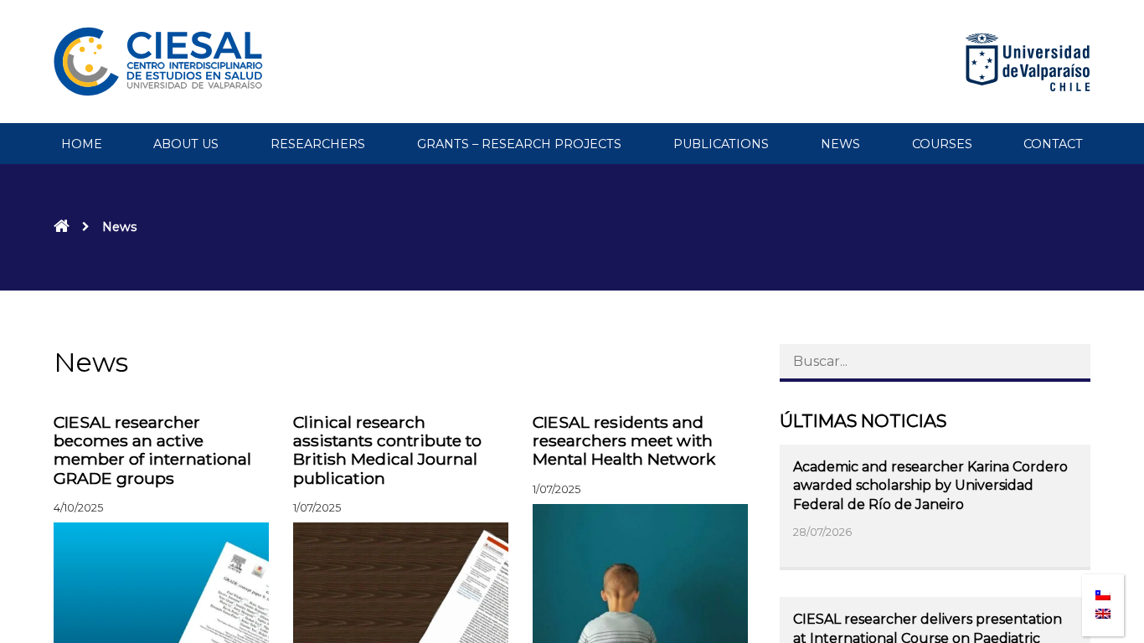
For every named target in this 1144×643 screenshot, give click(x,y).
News (840, 144)
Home (81, 144)
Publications (721, 144)
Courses (942, 144)
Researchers (318, 144)
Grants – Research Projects (519, 144)
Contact (1053, 144)
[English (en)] (1103, 609)
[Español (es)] (1103, 590)
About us (186, 144)
